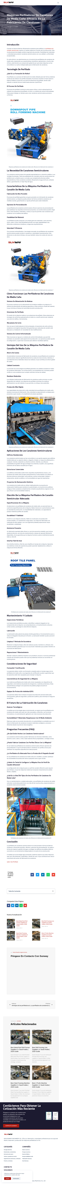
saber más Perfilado (12, 862)
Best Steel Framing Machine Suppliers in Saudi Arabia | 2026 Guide (20, 1085)
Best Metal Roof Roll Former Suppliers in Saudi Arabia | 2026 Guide (20, 1049)
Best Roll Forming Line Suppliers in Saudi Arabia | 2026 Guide (48, 922)
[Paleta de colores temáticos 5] (58, 2)
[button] (32, 874)
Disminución (16, 1178)
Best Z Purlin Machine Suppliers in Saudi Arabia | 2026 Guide (48, 935)
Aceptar (7, 1178)
